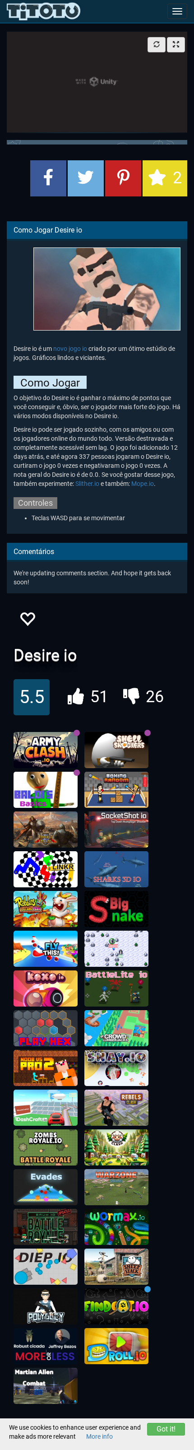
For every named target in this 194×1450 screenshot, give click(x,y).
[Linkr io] (46, 869)
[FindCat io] (116, 1306)
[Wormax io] (116, 1227)
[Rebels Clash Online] (116, 1108)
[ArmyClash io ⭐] (46, 750)
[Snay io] (116, 1068)
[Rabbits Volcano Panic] (46, 909)
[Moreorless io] (46, 1346)
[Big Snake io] (116, 909)
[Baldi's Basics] (46, 790)
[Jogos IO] (43, 11)
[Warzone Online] (116, 1187)
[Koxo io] (46, 988)
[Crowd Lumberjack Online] (116, 1028)
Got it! (166, 1429)
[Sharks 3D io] (116, 869)
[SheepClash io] (116, 1147)
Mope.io (142, 483)
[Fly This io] (46, 949)
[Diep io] (46, 1267)
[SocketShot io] (116, 829)
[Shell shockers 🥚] (116, 750)
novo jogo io (70, 348)
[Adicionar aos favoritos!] (27, 621)
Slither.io (87, 483)
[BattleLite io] (116, 988)
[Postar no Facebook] (48, 178)
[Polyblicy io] (46, 1306)
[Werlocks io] (116, 949)
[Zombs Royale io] (46, 1147)
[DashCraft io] (46, 1108)
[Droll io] (116, 1346)
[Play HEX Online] (46, 1028)
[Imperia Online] (46, 829)
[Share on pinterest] (123, 178)
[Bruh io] (46, 1227)
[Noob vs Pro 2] (46, 1068)
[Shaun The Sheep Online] (116, 1267)
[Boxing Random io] (116, 790)
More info (99, 1436)
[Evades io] (46, 1187)
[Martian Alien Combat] (46, 1386)
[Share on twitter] (86, 178)
